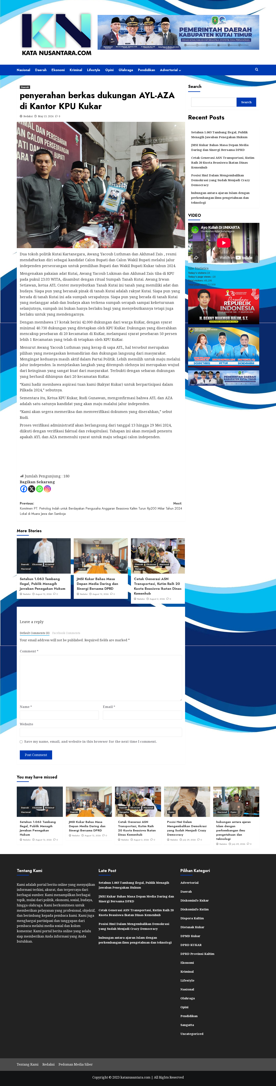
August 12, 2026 (44, 594)
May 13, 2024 (46, 116)
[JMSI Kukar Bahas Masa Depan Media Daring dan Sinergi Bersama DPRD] (101, 556)
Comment (29, 651)
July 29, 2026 (189, 839)
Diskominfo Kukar (194, 900)
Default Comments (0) (35, 633)
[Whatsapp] (39, 488)
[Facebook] (23, 488)
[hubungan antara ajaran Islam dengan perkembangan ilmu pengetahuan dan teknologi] (236, 802)
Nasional (23, 70)
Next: (142, 506)
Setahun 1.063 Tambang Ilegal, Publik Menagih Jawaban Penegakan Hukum (42, 583)
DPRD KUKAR (191, 945)
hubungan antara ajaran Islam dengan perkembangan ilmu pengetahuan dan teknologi (220, 197)
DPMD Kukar (190, 936)
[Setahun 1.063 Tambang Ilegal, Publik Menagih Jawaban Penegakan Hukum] (44, 556)
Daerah (40, 70)
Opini (109, 70)
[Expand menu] (180, 70)
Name (26, 707)
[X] (31, 488)
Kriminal (76, 70)
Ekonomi (58, 70)
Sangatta (140, 568)
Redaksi (28, 116)
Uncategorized (191, 1034)
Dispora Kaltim (192, 918)
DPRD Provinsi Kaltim (197, 954)
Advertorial (169, 70)
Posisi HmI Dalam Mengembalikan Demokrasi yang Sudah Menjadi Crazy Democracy (220, 180)
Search (194, 87)
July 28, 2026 (238, 844)
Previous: (60, 508)
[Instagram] (47, 488)
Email (109, 707)
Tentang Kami (27, 1064)
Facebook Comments (66, 633)
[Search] (256, 69)
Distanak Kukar (192, 927)
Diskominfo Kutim (194, 909)
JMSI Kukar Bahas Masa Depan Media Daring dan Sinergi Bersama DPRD (97, 583)
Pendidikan (146, 70)
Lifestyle (93, 70)
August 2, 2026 (157, 598)
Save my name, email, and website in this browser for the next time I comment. (90, 741)
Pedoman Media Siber (76, 1064)
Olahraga (126, 70)
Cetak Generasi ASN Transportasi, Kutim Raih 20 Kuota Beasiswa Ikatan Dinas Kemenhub (157, 586)
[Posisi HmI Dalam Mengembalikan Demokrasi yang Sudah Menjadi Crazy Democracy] (187, 802)
